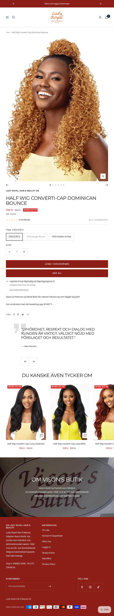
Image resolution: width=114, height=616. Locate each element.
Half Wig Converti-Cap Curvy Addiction (26, 444)
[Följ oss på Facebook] (82, 587)
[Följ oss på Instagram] (90, 587)
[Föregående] (7, 185)
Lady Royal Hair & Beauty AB (22, 191)
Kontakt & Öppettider (52, 536)
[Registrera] (50, 586)
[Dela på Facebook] (14, 315)
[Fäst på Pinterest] (18, 315)
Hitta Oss (46, 541)
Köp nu (57, 273)
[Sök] (13, 17)
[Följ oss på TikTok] (98, 587)
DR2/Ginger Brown (36, 237)
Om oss (45, 530)
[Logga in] (100, 17)
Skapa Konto (48, 553)
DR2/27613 (14, 237)
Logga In (46, 547)
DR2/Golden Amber (61, 237)
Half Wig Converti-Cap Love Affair (69, 444)
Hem (8, 32)
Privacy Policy (48, 564)
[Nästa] (107, 185)
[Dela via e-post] (28, 315)
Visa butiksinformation (19, 290)
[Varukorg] (106, 17)
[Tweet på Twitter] (23, 315)
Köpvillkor (46, 558)
